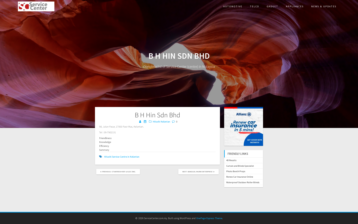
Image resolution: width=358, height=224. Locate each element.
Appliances (295, 6)
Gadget (272, 6)
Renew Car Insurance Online (239, 176)
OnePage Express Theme (209, 218)
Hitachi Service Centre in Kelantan (121, 156)
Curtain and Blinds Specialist (240, 165)
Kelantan (165, 121)
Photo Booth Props (235, 171)
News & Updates (323, 6)
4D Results (231, 160)
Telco (254, 6)
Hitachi (156, 121)
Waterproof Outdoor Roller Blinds (242, 182)
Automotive (232, 6)
